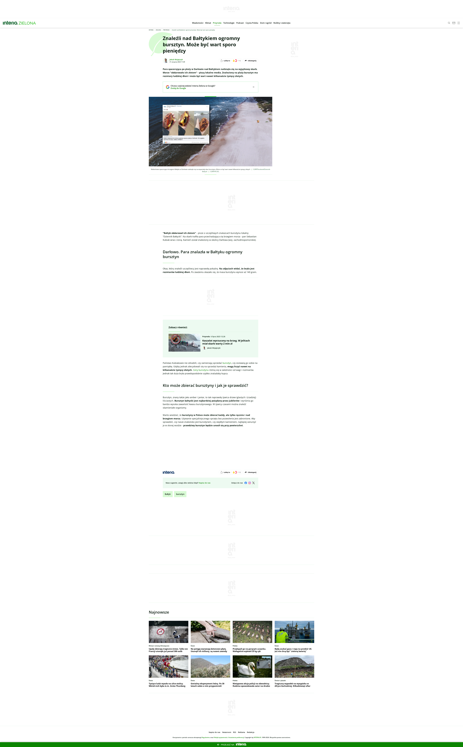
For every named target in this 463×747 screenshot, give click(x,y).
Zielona (158, 30)
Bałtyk (168, 494)
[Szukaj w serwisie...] (449, 23)
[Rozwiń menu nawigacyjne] (458, 23)
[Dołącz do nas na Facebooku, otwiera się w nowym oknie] (246, 482)
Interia (151, 30)
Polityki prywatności (221, 737)
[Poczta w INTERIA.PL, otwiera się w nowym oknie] (453, 23)
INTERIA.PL (257, 737)
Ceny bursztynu (201, 369)
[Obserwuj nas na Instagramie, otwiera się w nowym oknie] (250, 482)
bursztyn (227, 363)
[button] (197, 23)
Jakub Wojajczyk (176, 59)
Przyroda (166, 30)
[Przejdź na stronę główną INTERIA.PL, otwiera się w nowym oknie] (10, 23)
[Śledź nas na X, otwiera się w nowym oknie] (253, 482)
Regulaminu (206, 737)
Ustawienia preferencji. (236, 737)
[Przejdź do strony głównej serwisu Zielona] (27, 23)
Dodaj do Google (191, 88)
